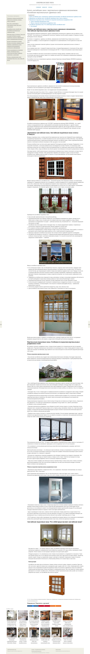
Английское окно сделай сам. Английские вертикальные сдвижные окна (14, 31)
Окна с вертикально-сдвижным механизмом (38, 599)
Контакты (33, 649)
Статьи (50, 7)
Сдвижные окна (49, 599)
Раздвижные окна (77, 599)
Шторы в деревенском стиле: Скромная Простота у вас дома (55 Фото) (15, 59)
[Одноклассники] (55, 606)
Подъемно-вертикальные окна (32, 600)
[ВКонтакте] (33, 606)
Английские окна (54, 599)
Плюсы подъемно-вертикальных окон (40, 21)
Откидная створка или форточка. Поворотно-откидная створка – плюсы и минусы (15, 20)
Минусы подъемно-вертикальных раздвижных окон (43, 23)
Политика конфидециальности (36, 651)
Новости (44, 7)
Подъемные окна (61, 599)
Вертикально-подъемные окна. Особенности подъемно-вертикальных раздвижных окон (51, 20)
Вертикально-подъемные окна (69, 599)
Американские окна (45, 2)
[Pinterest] (44, 606)
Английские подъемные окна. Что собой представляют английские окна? (47, 24)
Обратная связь (58, 649)
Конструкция (34, 26)
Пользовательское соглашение (40, 649)
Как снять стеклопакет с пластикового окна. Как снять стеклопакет (14, 25)
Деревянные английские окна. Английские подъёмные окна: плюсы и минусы (48, 18)
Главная (38, 7)
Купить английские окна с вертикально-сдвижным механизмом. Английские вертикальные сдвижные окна (55, 16)
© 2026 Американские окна (11, 649)
